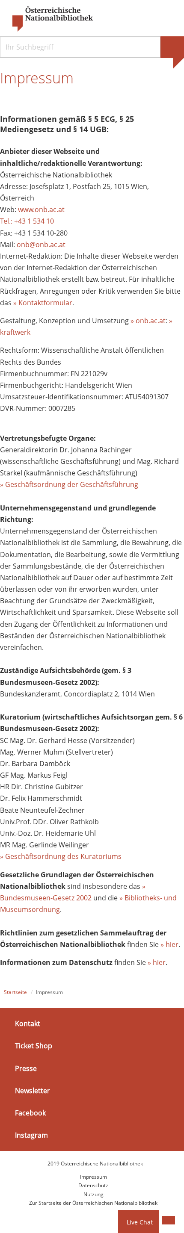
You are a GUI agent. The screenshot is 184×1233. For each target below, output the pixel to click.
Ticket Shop (33, 1045)
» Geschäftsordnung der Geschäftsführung (69, 484)
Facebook (30, 1113)
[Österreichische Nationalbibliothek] (48, 19)
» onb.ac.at (148, 320)
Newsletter (32, 1090)
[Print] (168, 1220)
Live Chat (140, 1222)
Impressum (93, 1176)
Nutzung (93, 1194)
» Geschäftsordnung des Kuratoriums (61, 856)
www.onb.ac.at (41, 209)
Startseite (15, 992)
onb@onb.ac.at (41, 244)
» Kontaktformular (42, 302)
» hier (169, 944)
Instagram (31, 1135)
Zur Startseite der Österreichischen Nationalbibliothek (93, 1202)
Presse (26, 1068)
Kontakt (27, 1023)
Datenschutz (93, 1185)
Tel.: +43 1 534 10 (27, 221)
